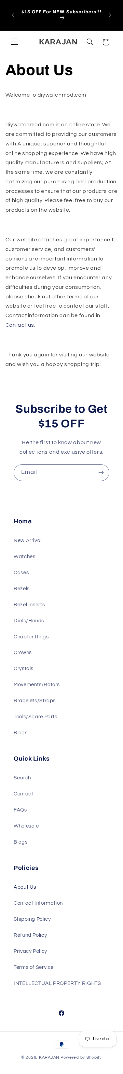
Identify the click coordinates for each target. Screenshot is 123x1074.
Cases (21, 572)
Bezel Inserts (29, 604)
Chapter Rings (31, 636)
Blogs (20, 732)
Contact (23, 793)
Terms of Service (34, 967)
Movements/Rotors (37, 684)
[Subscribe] (101, 472)
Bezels (22, 588)
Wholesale (26, 826)
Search (22, 777)
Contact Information (38, 903)
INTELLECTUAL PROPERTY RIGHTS (57, 983)
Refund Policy (30, 935)
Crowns (23, 652)
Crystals (23, 668)
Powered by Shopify (81, 1057)
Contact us (19, 325)
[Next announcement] (110, 15)
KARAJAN (49, 1057)
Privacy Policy (30, 951)
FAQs (20, 809)
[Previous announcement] (12, 15)
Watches (24, 556)
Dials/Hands (29, 620)
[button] (14, 42)
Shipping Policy (32, 919)
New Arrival (28, 540)
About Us (25, 887)
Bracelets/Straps (35, 700)
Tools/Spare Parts (35, 716)
